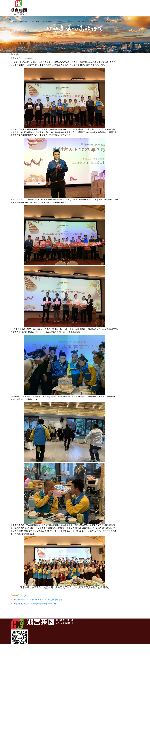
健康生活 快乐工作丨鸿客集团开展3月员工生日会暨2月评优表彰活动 (39, 600)
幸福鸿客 (14, 58)
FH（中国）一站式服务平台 (42, 21)
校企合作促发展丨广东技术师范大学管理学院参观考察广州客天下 (38, 604)
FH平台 (60, 21)
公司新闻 (28, 58)
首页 (14, 21)
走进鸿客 (24, 21)
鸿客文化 (70, 21)
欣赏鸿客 (118, 21)
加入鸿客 (107, 21)
